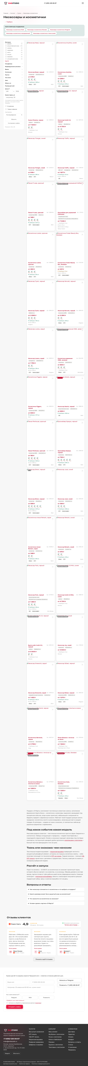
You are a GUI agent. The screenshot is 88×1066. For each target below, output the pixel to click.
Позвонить (46, 997)
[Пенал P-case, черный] (35, 220)
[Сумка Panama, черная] (29, 127)
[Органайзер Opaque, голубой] (70, 460)
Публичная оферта (24, 1063)
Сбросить (13, 119)
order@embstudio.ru (10, 1041)
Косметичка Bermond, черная (35, 738)
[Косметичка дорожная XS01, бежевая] (62, 367)
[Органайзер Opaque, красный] (64, 460)
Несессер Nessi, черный (36, 72)
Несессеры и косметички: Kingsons (60, 29)
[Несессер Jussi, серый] (62, 506)
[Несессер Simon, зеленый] (35, 506)
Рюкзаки (51, 1042)
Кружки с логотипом (56, 1045)
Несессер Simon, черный (36, 499)
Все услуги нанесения (36, 1032)
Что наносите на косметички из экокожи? (44, 899)
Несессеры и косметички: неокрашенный (18, 33)
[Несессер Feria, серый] (32, 604)
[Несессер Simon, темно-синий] (41, 506)
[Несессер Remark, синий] (59, 554)
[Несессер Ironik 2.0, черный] (59, 129)
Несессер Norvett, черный (66, 310)
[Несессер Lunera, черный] (32, 366)
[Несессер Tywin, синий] (35, 318)
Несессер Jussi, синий (65, 499)
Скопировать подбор (14, 123)
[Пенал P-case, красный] (29, 220)
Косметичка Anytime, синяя (65, 73)
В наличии (10, 106)
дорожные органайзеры (43, 876)
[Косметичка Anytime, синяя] (59, 81)
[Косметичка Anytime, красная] (62, 81)
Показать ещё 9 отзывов (44, 959)
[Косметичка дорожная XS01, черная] (64, 367)
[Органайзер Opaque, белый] (62, 460)
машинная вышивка (57, 851)
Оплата (70, 1037)
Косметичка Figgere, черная (35, 407)
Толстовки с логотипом (57, 1047)
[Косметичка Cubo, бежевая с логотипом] (62, 793)
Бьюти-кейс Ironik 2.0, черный (35, 646)
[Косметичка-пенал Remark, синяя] (32, 556)
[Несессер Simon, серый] (38, 506)
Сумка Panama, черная (35, 120)
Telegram (14, 997)
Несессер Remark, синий (66, 547)
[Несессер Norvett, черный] (59, 318)
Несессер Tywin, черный (36, 310)
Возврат (71, 1039)
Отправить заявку (14, 1007)
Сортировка (8, 112)
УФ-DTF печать (34, 1037)
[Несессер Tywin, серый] (32, 318)
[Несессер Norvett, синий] (62, 318)
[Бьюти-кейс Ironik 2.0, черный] (29, 654)
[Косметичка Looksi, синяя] (32, 272)
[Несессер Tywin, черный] (29, 318)
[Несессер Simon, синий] (32, 506)
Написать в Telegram (66, 980)
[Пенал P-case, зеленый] (38, 220)
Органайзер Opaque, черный (64, 451)
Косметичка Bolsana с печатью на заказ (35, 782)
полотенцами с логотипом (73, 840)
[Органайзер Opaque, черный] (59, 460)
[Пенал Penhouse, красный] (29, 458)
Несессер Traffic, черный (66, 168)
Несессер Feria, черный (36, 595)
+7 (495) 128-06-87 (50, 3)
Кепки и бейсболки (55, 1039)
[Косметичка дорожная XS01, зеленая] (59, 367)
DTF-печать (33, 1034)
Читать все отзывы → (72, 925)
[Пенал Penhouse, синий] (35, 458)
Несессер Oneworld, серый (37, 693)
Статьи (70, 1045)
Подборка (8, 22)
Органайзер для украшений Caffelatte (67, 213)
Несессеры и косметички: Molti (15, 29)
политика (38, 1003)
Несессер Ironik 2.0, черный (64, 121)
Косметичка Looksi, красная (34, 263)
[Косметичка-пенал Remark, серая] (29, 556)
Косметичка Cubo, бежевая (64, 782)
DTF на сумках (56, 856)
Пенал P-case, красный (35, 212)
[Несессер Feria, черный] (29, 604)
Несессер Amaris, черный (66, 406)
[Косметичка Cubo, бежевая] (59, 793)
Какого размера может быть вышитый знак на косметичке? (50, 894)
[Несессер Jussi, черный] (64, 506)
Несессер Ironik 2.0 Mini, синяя (66, 595)
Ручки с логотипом (55, 1037)
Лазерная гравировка (36, 1042)
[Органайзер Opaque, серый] (67, 460)
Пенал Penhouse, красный (36, 451)
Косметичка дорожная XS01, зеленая (65, 359)
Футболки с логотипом (56, 1034)
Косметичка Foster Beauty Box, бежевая (66, 263)
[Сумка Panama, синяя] (32, 127)
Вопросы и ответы (74, 1042)
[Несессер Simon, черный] (29, 506)
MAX (30, 997)
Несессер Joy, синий (64, 645)
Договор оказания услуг (10, 1063)
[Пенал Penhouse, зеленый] (32, 458)
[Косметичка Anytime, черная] (64, 81)
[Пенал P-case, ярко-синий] (32, 220)
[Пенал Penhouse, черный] (38, 458)
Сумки (19, 13)
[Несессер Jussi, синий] (59, 506)
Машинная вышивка (36, 1039)
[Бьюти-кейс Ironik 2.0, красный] (32, 654)
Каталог (12, 13)
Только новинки (12, 109)
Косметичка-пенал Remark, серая (34, 547)
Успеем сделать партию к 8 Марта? (42, 903)
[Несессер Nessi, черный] (29, 79)
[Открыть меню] (83, 3)
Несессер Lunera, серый (36, 358)
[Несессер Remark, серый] (62, 554)
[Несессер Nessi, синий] (32, 79)
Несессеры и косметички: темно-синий (44, 33)
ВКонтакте (16, 1053)
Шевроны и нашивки (36, 1045)
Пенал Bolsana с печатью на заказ (66, 738)
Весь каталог (53, 1032)
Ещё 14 (7, 61)
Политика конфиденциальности (41, 1063)
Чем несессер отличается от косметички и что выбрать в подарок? (53, 889)
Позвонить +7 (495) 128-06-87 (69, 985)
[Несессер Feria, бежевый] (35, 604)
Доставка (71, 1032)
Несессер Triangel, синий (36, 168)
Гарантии (71, 1034)
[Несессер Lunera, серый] (29, 366)
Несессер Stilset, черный (66, 693)
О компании (72, 1047)
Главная (5, 13)
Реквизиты (72, 1050)
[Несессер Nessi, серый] (35, 79)
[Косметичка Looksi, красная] (29, 272)
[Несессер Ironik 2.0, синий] (62, 129)
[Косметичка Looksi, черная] (35, 272)
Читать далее (12, 948)
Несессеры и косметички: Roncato (37, 29)
